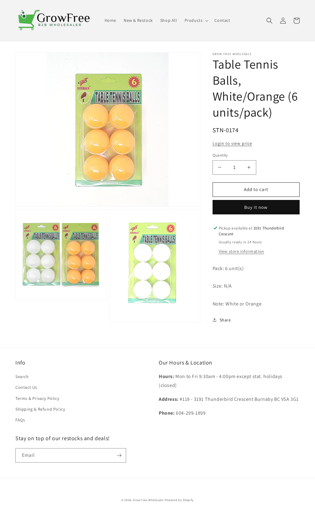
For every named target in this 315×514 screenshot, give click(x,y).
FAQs (20, 420)
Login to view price (232, 143)
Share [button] (225, 320)
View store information (241, 251)
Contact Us (26, 387)
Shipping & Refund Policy (40, 409)
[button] (196, 20)
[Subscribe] (119, 455)
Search (22, 376)
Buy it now (256, 207)
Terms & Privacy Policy (37, 398)
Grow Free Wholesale (148, 500)
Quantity (220, 155)
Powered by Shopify (179, 500)
